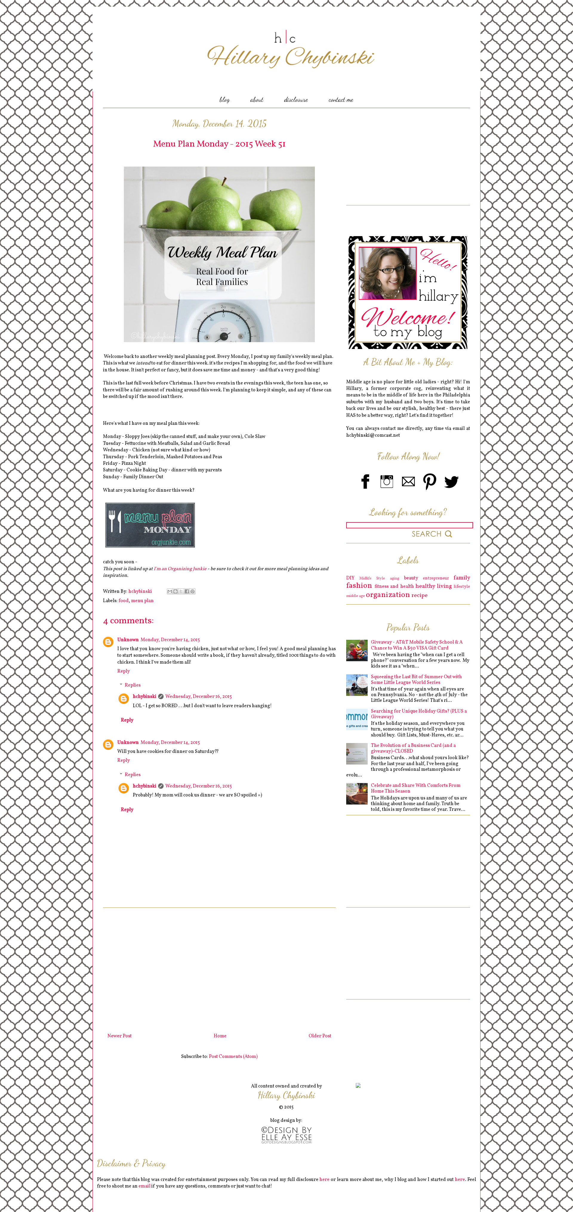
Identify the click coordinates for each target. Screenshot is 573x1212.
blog (224, 99)
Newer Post (119, 1036)
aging (394, 578)
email (144, 1186)
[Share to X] (181, 591)
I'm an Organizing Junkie (180, 569)
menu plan (142, 601)
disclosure (296, 99)
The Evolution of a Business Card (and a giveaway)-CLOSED (413, 748)
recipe (420, 595)
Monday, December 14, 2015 (170, 640)
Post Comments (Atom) (233, 1056)
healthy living (433, 586)
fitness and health (394, 586)
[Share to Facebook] (187, 591)
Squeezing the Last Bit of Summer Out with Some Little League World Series (416, 680)
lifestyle (462, 587)
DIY (350, 578)
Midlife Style (372, 578)
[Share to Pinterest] (192, 591)
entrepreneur (436, 578)
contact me (341, 99)
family (462, 578)
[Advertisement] (219, 968)
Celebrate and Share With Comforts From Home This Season (415, 788)
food (123, 601)
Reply (123, 671)
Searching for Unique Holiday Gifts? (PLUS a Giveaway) (419, 714)
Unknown (128, 640)
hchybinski (144, 696)
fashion (359, 586)
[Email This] (170, 591)
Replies (133, 685)
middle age (355, 596)
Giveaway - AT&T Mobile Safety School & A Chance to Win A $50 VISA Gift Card (417, 645)
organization (388, 595)
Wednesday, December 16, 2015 (198, 696)
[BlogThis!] (175, 591)
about (256, 99)
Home (220, 1036)
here (324, 1179)
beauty (411, 578)
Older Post (320, 1036)
